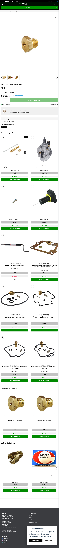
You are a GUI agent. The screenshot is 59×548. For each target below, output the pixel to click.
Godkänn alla (35, 540)
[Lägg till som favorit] (53, 4)
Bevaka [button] (14, 279)
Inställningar (48, 540)
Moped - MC (6, 11)
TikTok (5, 542)
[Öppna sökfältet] (5, 4)
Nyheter (30, 517)
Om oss (30, 519)
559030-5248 (8, 530)
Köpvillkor (31, 515)
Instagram (6, 540)
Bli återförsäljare (33, 522)
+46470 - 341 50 (9, 516)
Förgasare (11, 11)
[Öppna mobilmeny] (2, 4)
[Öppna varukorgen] (56, 4)
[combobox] (29, 7)
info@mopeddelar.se (24, 112)
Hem (1, 11)
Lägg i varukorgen (15, 179)
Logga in (31, 524)
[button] (57, 1)
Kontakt (30, 520)
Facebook (6, 538)
